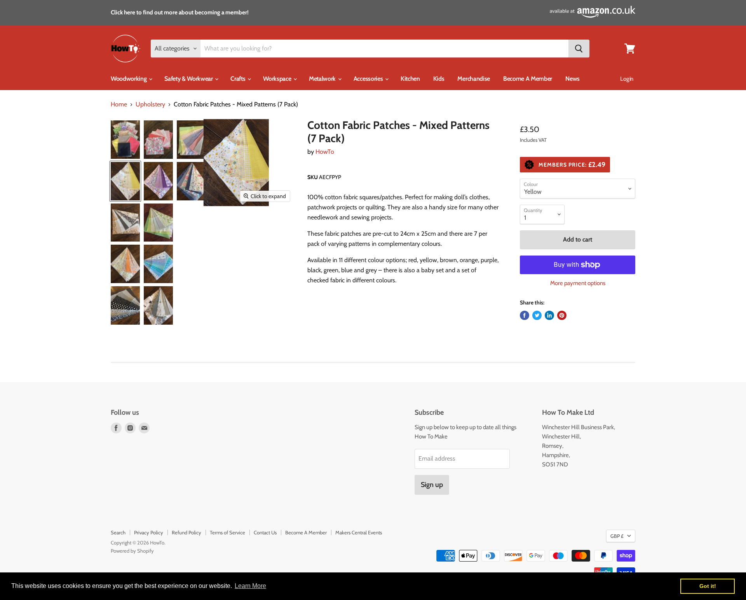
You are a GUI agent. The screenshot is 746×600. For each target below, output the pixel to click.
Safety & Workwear (189, 78)
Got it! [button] (707, 586)
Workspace (278, 78)
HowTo (324, 151)
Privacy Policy (148, 532)
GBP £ (617, 536)
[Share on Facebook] (524, 315)
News (572, 78)
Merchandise (473, 78)
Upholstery (150, 104)
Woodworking (129, 78)
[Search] (578, 48)
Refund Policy (186, 532)
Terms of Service (227, 532)
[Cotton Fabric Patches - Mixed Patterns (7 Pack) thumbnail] (125, 140)
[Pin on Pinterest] (561, 315)
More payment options (577, 283)
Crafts (238, 78)
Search (118, 532)
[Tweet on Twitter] (537, 315)
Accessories (369, 78)
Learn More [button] (250, 586)
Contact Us (265, 532)
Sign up (432, 484)
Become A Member (527, 78)
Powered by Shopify (132, 551)
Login (626, 78)
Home (119, 104)
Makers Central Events (358, 532)
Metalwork (323, 78)
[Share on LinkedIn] (549, 315)
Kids (438, 78)
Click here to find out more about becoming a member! (180, 12)
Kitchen (410, 78)
